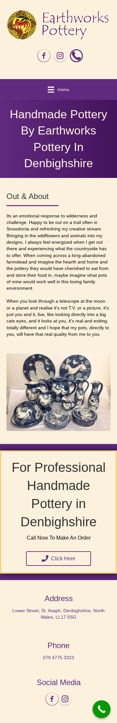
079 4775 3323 (58, 657)
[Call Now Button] (101, 709)
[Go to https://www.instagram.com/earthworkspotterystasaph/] (60, 56)
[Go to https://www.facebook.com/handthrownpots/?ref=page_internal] (43, 56)
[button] (58, 558)
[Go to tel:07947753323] (76, 55)
